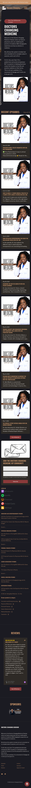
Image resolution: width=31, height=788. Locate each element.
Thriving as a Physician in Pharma (9, 570)
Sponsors (19, 765)
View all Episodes (15, 437)
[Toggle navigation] (26, 8)
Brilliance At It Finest (11, 642)
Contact (18, 763)
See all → (3, 527)
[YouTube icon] (2, 774)
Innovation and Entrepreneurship (9, 513)
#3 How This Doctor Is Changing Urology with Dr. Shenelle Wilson (13, 581)
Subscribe (15, 481)
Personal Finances (6, 548)
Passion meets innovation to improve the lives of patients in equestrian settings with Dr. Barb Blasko (14, 378)
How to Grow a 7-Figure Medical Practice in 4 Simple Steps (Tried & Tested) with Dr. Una (15, 194)
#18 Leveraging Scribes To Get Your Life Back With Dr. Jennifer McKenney (14, 539)
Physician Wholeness (6, 531)
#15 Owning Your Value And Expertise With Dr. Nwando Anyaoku (15, 589)
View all (25, 112)
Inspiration (4, 585)
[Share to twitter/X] (25, 640)
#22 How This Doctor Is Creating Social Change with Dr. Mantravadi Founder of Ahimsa (15, 517)
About (2, 765)
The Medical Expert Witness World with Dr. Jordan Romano (15, 424)
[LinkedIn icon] (5, 774)
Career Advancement (6, 561)
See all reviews (16, 689)
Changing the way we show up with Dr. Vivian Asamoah (14, 284)
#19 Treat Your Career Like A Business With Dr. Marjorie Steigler (15, 522)
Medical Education (5, 577)
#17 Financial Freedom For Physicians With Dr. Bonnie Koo (14, 557)
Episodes (3, 763)
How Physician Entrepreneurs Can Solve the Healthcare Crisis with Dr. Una (15, 239)
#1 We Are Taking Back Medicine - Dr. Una (11, 593)
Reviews (3, 767)
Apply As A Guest (21, 767)
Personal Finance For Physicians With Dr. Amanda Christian (13, 551)
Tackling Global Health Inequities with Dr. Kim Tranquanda (15, 148)
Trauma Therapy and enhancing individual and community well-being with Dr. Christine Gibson (15, 331)
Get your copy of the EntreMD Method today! (15, 2)
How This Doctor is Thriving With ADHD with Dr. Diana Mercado (14, 534)
